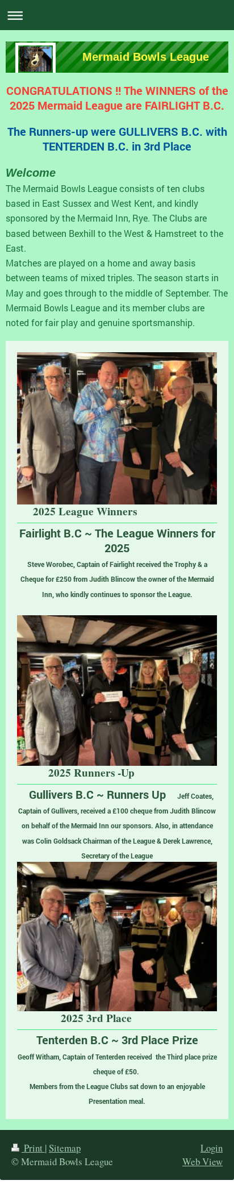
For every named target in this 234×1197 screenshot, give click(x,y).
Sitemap (65, 1147)
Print (33, 1147)
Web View (202, 1161)
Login (211, 1147)
